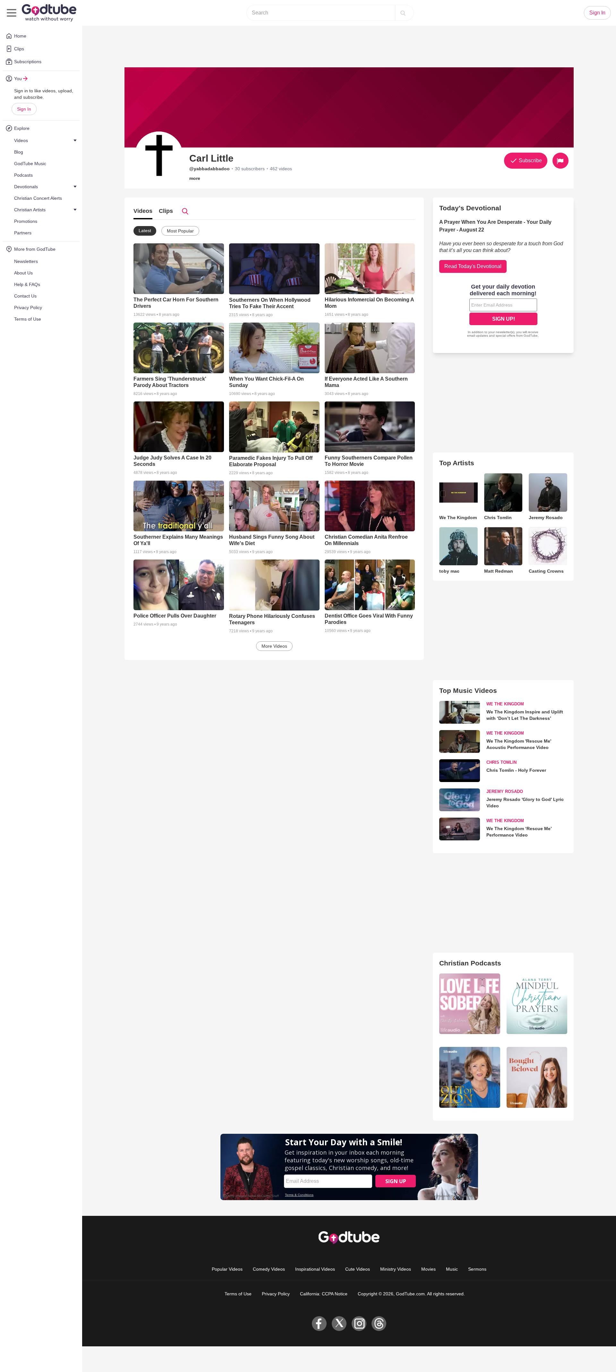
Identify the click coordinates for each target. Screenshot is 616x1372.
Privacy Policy (276, 1293)
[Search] (403, 13)
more (194, 178)
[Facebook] (319, 1323)
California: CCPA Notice (323, 1293)
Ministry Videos (395, 1269)
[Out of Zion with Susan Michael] (469, 1077)
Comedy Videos (269, 1269)
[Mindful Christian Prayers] (537, 1003)
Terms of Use (238, 1293)
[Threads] (379, 1323)
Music (452, 1269)
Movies (428, 1269)
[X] (339, 1323)
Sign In (24, 109)
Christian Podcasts (470, 963)
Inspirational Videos (315, 1269)
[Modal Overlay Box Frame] (503, 311)
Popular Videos (227, 1269)
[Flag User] (560, 161)
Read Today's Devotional (472, 266)
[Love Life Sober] (469, 1003)
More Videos (274, 646)
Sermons (477, 1269)
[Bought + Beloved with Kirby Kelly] (537, 1077)
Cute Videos (357, 1269)
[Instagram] (359, 1323)
